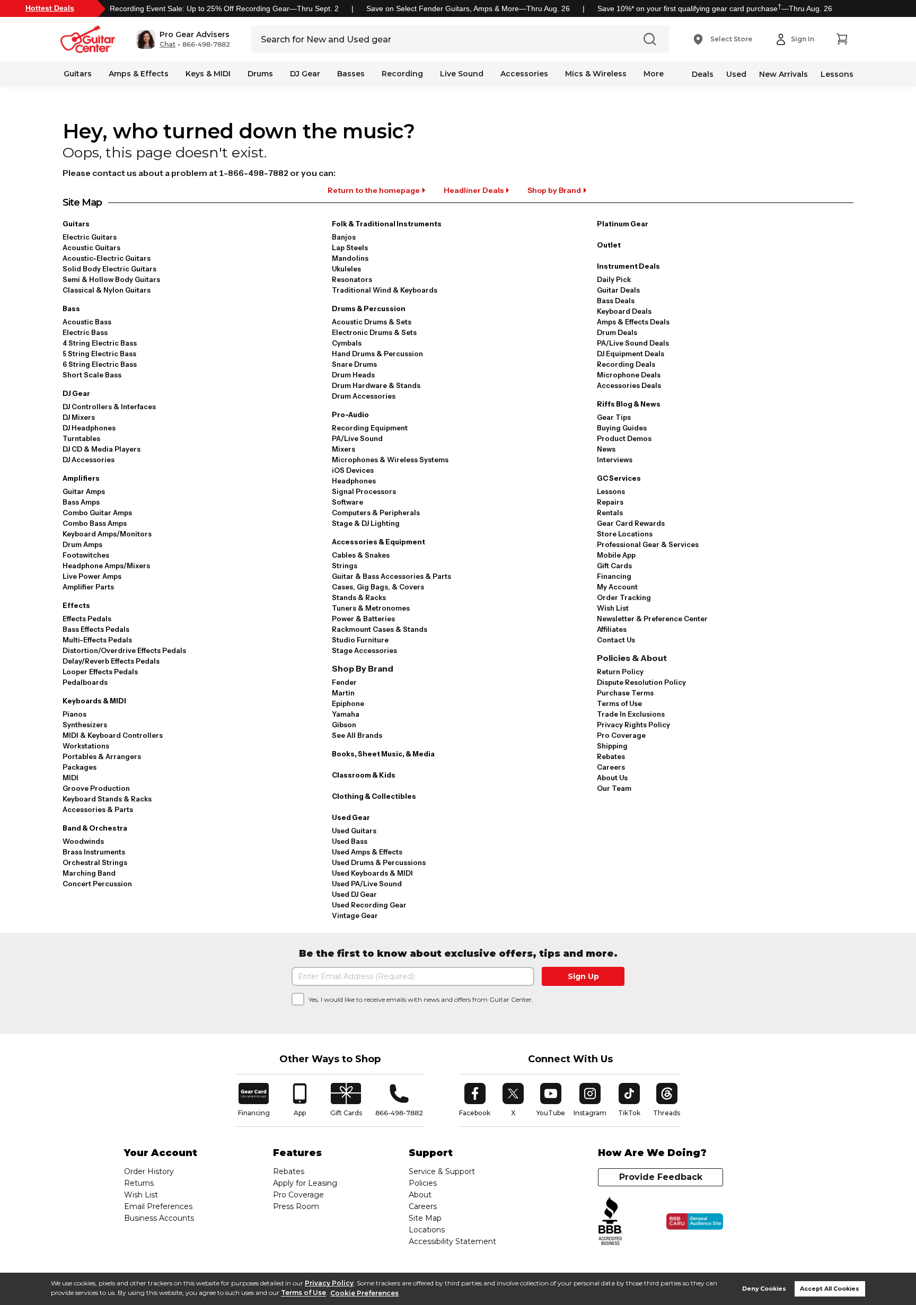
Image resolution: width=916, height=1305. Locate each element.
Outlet (609, 245)
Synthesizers (85, 724)
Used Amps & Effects (367, 852)
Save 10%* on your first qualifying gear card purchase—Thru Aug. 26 (714, 8)
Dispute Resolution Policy (641, 682)
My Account (617, 587)
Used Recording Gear (369, 905)
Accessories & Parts (98, 809)
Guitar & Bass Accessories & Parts (391, 576)
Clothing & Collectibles (374, 796)
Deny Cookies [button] (764, 1288)
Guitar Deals (618, 290)
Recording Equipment (370, 428)
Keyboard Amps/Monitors (107, 534)
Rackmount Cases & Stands (379, 629)
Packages (79, 767)
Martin (343, 693)
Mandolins (350, 258)
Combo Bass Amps (95, 523)
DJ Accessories (88, 459)
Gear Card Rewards (631, 523)
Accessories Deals (629, 385)
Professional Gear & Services (648, 544)
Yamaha (345, 714)
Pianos (74, 714)
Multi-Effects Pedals (97, 640)
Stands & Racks (359, 597)
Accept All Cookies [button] (829, 1288)
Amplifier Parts (88, 587)
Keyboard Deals (624, 311)
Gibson (344, 724)
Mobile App (616, 555)
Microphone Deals (628, 375)
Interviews (614, 459)
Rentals (610, 512)
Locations (427, 1230)
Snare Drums (354, 364)
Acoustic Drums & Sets (371, 322)
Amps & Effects (139, 73)
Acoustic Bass (87, 322)
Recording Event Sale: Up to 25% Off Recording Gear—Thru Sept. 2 (224, 8)
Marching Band (89, 873)
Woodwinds (83, 841)
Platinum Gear (622, 223)
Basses (351, 73)
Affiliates (612, 629)
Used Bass (349, 841)
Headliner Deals (474, 190)
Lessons (837, 74)
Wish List (613, 608)
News (606, 449)
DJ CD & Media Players (101, 449)
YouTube (550, 1100)
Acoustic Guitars (91, 247)
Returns (139, 1183)
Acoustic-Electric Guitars (107, 258)
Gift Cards (614, 565)
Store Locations (625, 534)
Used (736, 74)
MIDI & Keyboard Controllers (113, 735)
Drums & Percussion (369, 308)
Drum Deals (617, 332)
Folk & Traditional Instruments (387, 223)
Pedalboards (85, 682)
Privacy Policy (329, 1283)
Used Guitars (354, 830)
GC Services (619, 478)
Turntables (81, 438)
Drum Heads (353, 375)
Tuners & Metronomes (371, 608)
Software (347, 502)
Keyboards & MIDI (94, 700)
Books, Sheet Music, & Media (383, 754)
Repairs (610, 502)
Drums (260, 73)
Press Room (296, 1206)
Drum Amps (82, 544)
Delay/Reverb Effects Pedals (111, 661)
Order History (149, 1171)
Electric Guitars (90, 237)
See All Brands (357, 735)
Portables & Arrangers (102, 756)
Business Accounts (159, 1218)
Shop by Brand (554, 190)
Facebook (474, 1100)
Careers (611, 767)
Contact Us (616, 640)
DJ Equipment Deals (630, 353)
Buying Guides (622, 428)
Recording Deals (626, 364)
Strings (344, 565)
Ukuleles (346, 268)
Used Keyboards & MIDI (372, 873)
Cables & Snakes (361, 555)
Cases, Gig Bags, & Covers (378, 587)
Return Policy (620, 671)
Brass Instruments (94, 852)
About (420, 1195)
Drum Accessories (363, 396)
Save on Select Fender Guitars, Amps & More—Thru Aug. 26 (468, 8)
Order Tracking (624, 597)
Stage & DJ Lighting (366, 523)
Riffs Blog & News (628, 404)
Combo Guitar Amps (97, 512)
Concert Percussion (97, 883)
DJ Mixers (79, 417)
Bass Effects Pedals (96, 629)
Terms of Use (303, 1293)
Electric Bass (85, 332)
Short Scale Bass (92, 375)
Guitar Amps (84, 491)
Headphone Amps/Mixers (106, 565)
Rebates (611, 756)
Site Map (425, 1218)
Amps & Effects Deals (633, 322)
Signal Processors (364, 491)
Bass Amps (81, 502)
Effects (76, 605)
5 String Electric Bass (99, 353)
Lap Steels (350, 247)
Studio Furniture (360, 640)
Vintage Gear (355, 915)
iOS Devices (353, 470)
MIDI (70, 777)
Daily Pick (614, 279)
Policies (423, 1183)
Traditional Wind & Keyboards (384, 290)
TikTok (631, 1100)
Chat (167, 44)
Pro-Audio (350, 414)
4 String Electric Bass (100, 343)
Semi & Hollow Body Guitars (111, 279)
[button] (183, 39)
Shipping (612, 746)
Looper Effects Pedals (100, 671)
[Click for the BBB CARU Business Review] (694, 1221)
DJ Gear (305, 73)
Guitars (78, 73)
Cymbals (347, 343)
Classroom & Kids (363, 775)
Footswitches (86, 555)
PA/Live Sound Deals (633, 343)
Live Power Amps (92, 576)
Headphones (354, 481)
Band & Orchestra (95, 828)
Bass (71, 308)
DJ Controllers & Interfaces (109, 406)
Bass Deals (616, 300)
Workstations (86, 746)
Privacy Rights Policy (633, 724)
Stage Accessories (364, 650)
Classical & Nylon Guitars (107, 290)
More (654, 73)
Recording (402, 73)
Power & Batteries (363, 618)
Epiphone (348, 703)
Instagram (590, 1100)
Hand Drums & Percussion (377, 353)
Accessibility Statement (452, 1241)
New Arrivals (783, 74)
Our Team (614, 788)
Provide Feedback (660, 1177)
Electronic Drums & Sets (374, 332)
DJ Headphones (89, 428)
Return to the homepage (374, 190)
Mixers (343, 449)
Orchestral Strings (95, 862)
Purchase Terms (625, 693)
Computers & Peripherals (376, 512)
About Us (612, 777)
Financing (614, 576)
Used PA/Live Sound (367, 883)
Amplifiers (81, 478)
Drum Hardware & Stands (376, 385)
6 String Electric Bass (100, 364)
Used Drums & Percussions (379, 862)
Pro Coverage (621, 735)
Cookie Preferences (364, 1293)
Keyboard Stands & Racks (107, 799)
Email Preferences (158, 1206)
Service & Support (442, 1171)
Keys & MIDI (208, 73)
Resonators (352, 279)
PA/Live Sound (357, 438)
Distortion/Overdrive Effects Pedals (124, 650)
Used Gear (351, 817)
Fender (344, 682)
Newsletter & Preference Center (652, 618)
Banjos (344, 237)
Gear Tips (614, 417)
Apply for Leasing (305, 1183)
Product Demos (624, 438)
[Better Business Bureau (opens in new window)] (610, 1221)
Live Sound (461, 73)
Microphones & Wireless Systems (390, 459)
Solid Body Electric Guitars (109, 268)
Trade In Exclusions (631, 714)
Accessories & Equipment (378, 541)
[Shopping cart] (842, 39)
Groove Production (96, 788)
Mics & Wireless (596, 73)
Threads (667, 1100)
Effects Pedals (87, 618)
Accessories (524, 73)
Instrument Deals (628, 266)
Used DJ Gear (354, 894)
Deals (703, 74)
